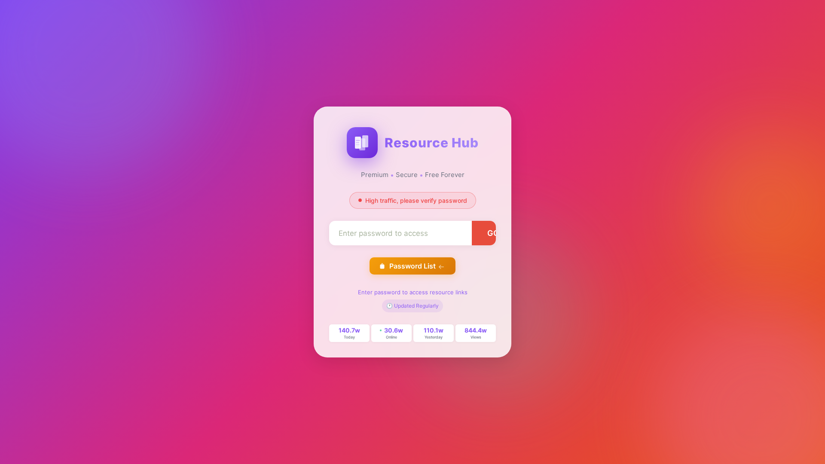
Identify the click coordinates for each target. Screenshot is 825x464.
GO (493, 233)
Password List (412, 266)
